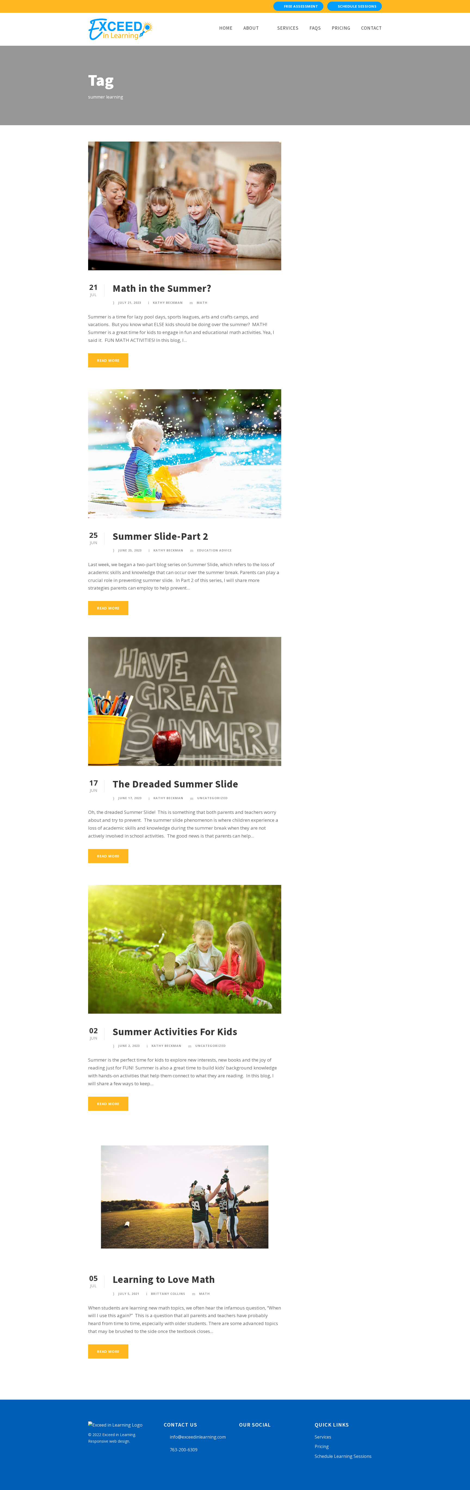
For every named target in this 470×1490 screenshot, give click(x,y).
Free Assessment (301, 6)
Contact (371, 28)
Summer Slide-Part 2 (161, 536)
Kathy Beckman (168, 303)
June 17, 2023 (130, 798)
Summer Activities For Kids (175, 1031)
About (251, 28)
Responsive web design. (109, 1441)
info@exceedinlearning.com (198, 1437)
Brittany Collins (168, 1294)
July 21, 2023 (129, 303)
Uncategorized (212, 798)
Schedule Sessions (357, 6)
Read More (108, 360)
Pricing (341, 28)
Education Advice (214, 550)
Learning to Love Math (164, 1279)
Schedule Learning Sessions (343, 1456)
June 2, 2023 (129, 1046)
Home (226, 28)
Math (202, 303)
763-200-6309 (183, 1450)
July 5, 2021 (128, 1294)
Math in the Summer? (162, 288)
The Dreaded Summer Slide (175, 784)
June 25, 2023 (130, 550)
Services (288, 28)
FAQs (315, 28)
